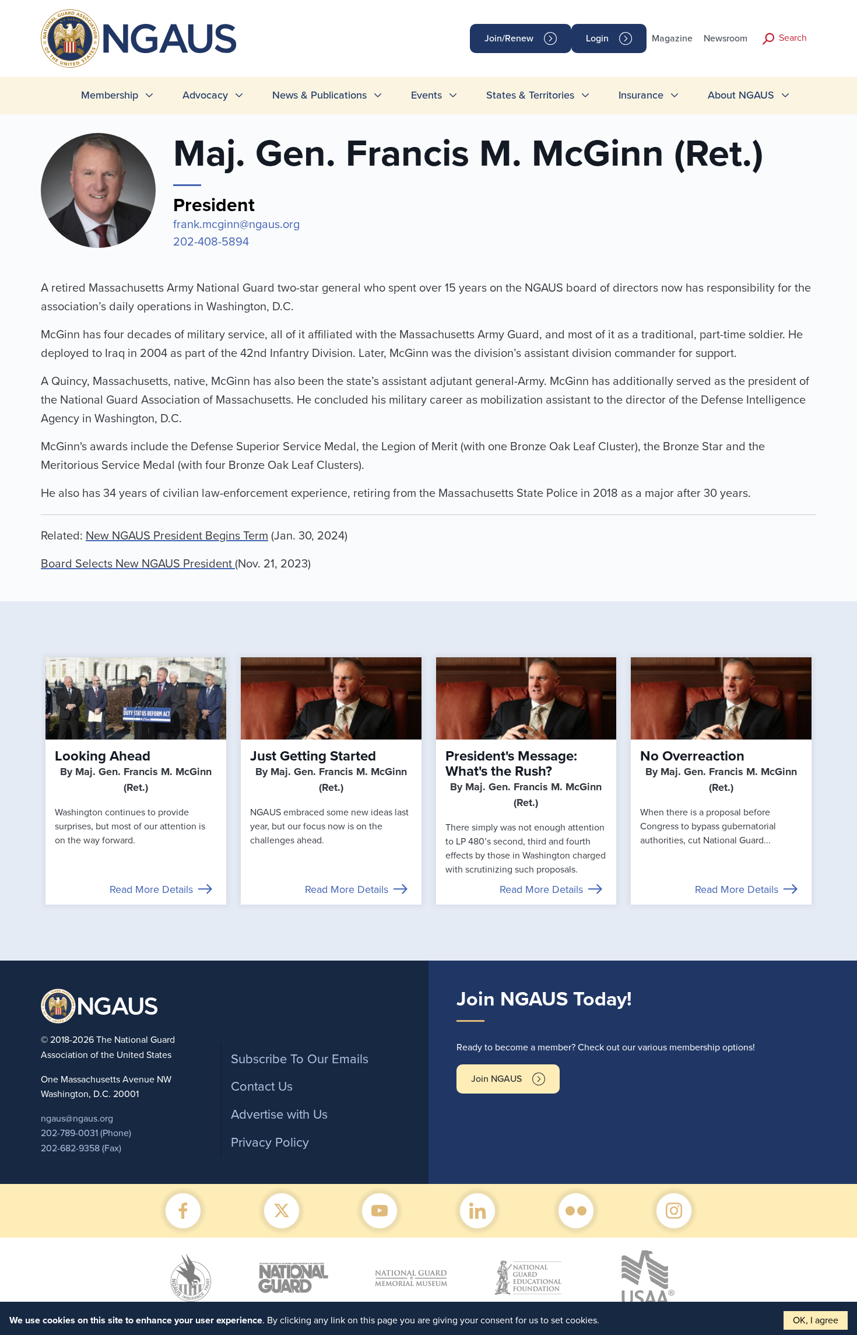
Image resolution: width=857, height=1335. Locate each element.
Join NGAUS (496, 1079)
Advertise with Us (279, 1114)
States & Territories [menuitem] (530, 95)
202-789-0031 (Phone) (86, 1133)
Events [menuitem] (426, 95)
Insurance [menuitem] (641, 95)
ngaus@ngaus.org (77, 1118)
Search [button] (793, 38)
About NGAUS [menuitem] (741, 95)
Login (597, 38)
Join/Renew (508, 38)
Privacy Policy (270, 1142)
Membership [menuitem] (109, 95)
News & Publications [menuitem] (319, 95)
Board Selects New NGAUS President (138, 564)
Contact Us (262, 1086)
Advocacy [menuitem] (205, 95)
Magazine (672, 38)
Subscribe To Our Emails (299, 1059)
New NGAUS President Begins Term (177, 536)
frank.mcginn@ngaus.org (236, 225)
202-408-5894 (211, 242)
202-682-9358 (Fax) (81, 1148)
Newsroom (725, 38)
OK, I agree (815, 1320)
